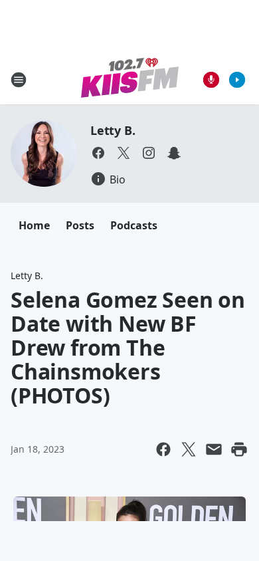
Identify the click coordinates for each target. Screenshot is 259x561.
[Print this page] (239, 449)
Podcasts (133, 225)
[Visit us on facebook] (98, 153)
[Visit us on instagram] (149, 153)
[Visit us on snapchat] (174, 153)
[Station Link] (130, 79)
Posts (80, 225)
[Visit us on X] (123, 153)
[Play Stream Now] (237, 80)
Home (34, 225)
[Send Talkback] (211, 80)
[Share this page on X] (188, 449)
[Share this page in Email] (214, 449)
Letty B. (112, 130)
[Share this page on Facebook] (163, 449)
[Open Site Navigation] (19, 80)
